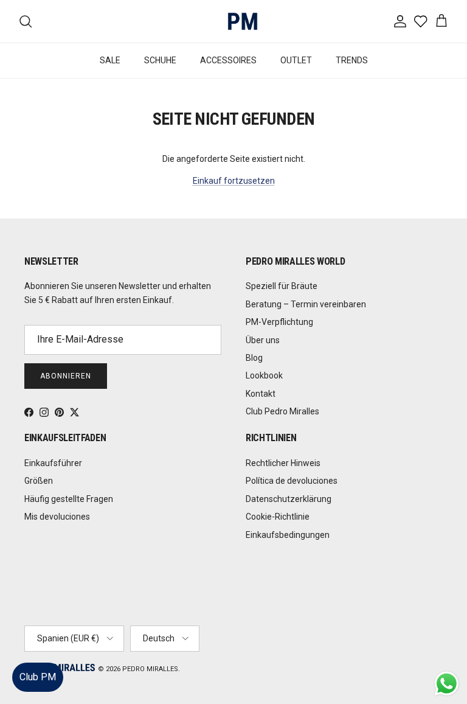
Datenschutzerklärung (288, 499)
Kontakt (260, 394)
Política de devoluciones (291, 481)
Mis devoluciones (57, 516)
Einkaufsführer (53, 463)
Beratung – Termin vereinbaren (306, 304)
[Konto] (397, 21)
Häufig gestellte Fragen (68, 499)
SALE (110, 60)
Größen (38, 481)
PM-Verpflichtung (279, 322)
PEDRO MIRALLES (150, 669)
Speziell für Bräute (281, 286)
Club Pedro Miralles (282, 411)
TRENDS (352, 60)
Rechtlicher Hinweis (283, 463)
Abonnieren (65, 376)
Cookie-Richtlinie (278, 516)
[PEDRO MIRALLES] (233, 21)
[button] (445, 658)
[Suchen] (25, 21)
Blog (254, 358)
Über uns (263, 340)
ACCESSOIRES (228, 60)
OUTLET (296, 60)
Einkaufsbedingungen (288, 535)
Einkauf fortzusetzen (234, 181)
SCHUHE (160, 60)
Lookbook (264, 375)
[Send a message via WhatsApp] (446, 683)
